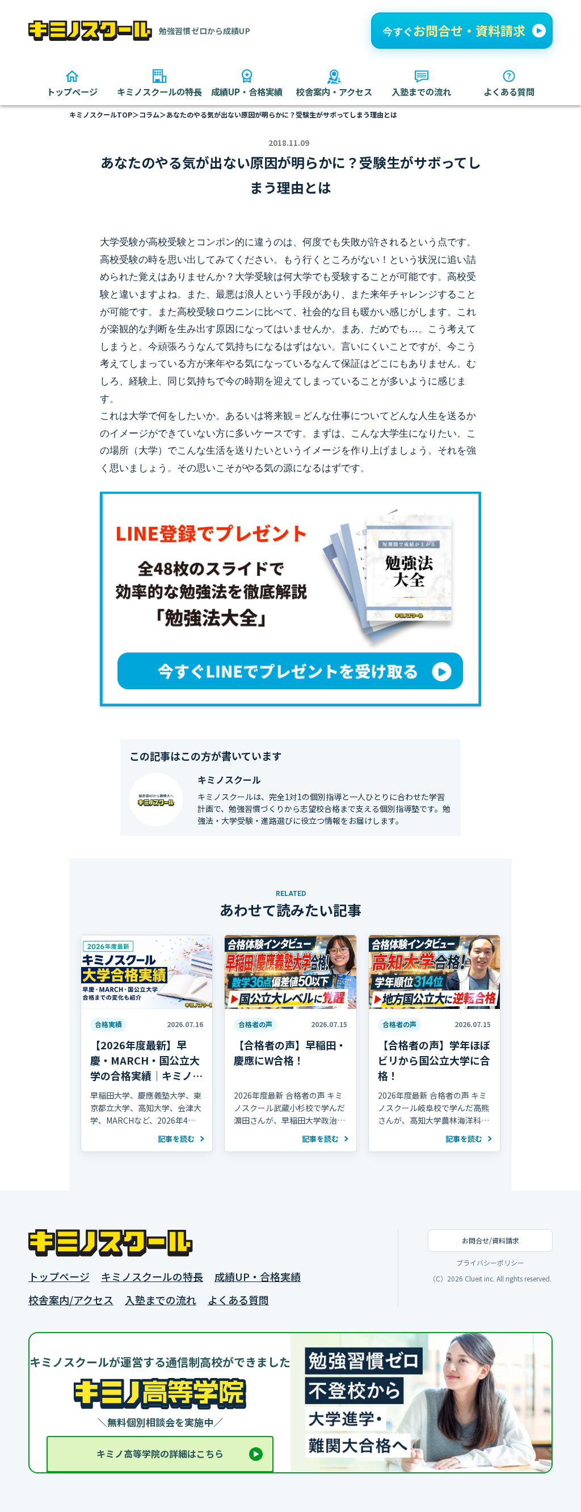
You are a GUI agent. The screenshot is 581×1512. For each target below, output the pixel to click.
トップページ (59, 1277)
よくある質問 (238, 1300)
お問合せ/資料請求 (490, 1240)
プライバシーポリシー (490, 1263)
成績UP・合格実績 (257, 1277)
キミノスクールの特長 (152, 1277)
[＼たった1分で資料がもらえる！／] (462, 30)
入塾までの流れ (160, 1300)
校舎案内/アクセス (70, 1300)
